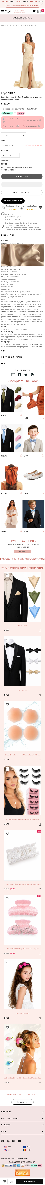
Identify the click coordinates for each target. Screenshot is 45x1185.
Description (7, 235)
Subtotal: (4, 160)
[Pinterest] (8, 1141)
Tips (3, 351)
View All (22, 552)
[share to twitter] (25, 375)
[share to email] (13, 375)
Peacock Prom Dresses (17, 25)
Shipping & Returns (11, 357)
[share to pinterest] (32, 375)
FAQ (3, 363)
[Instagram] (13, 1141)
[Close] (41, 4)
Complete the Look (23, 381)
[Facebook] (2, 1141)
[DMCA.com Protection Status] (22, 1172)
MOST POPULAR (32, 1095)
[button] (21, 184)
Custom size (23, 312)
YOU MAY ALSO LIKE (14, 1095)
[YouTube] (19, 1141)
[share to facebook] (19, 375)
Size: (3, 140)
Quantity (4, 151)
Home (3, 25)
